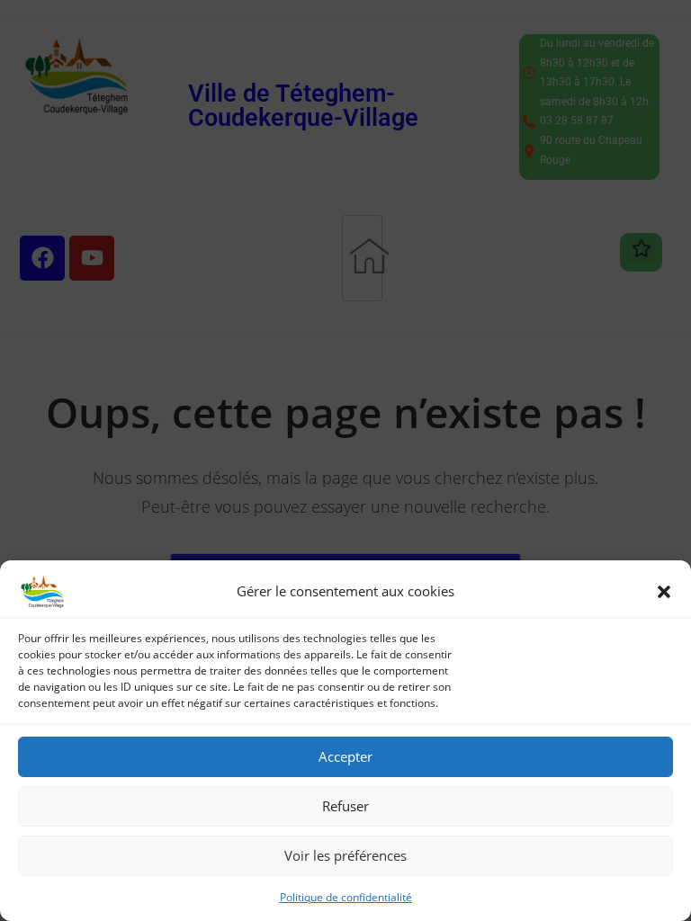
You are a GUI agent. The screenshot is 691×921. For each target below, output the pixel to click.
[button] (664, 592)
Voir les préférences (345, 855)
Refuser (345, 806)
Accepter (345, 756)
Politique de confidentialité (346, 897)
